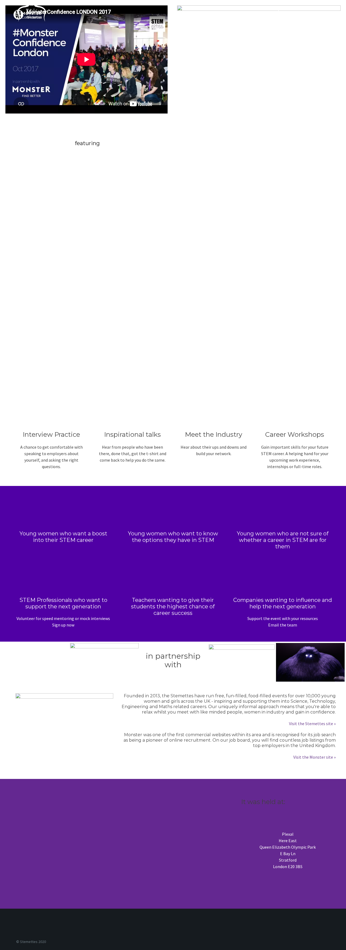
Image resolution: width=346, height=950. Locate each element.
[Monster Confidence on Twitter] (269, 924)
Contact (305, 12)
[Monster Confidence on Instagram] (261, 924)
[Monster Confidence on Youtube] (272, 924)
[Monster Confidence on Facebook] (265, 924)
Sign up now (63, 625)
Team (329, 12)
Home (252, 12)
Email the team (282, 625)
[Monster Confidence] (31, 12)
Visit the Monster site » (314, 757)
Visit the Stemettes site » (312, 723)
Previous (277, 12)
